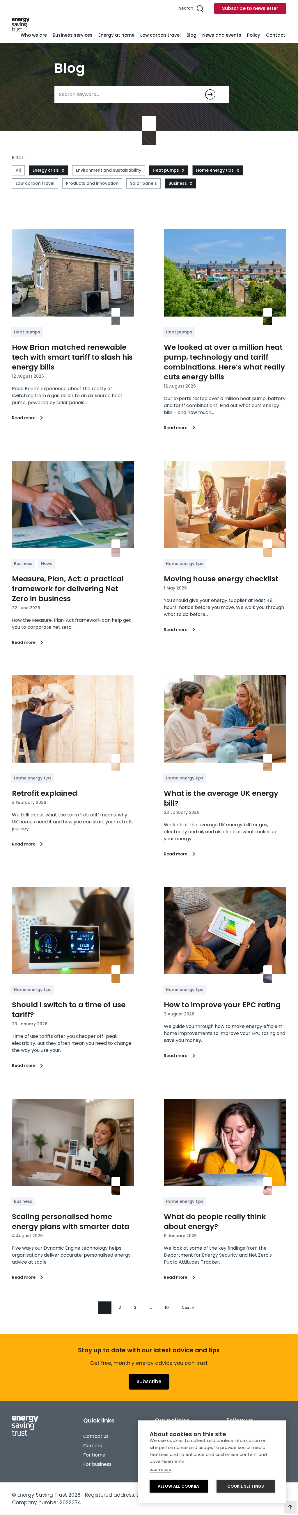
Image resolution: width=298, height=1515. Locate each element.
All (18, 170)
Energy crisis (46, 170)
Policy (253, 35)
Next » (188, 1307)
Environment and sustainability (108, 170)
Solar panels (143, 183)
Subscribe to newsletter (250, 8)
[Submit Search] (210, 94)
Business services (73, 35)
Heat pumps (166, 170)
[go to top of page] (290, 1507)
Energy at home (116, 35)
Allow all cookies (179, 1486)
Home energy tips (215, 170)
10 (167, 1307)
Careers (92, 1445)
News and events (221, 35)
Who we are (34, 35)
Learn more (160, 1469)
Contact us (96, 1436)
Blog (191, 35)
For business (97, 1464)
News (46, 563)
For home (94, 1455)
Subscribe (149, 1381)
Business (177, 183)
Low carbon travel (160, 35)
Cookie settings (245, 1486)
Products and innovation (92, 183)
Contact (275, 35)
